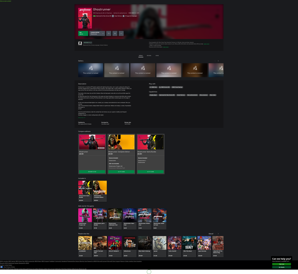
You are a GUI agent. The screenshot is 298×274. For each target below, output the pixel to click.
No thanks (281, 267)
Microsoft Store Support (113, 261)
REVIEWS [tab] (149, 55)
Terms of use (51, 268)
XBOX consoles (4, 261)
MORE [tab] (157, 55)
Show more (81, 117)
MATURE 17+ (87, 42)
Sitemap (16, 268)
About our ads (82, 268)
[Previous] (215, 61)
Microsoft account (102, 261)
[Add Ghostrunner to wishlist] (108, 33)
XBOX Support (45, 261)
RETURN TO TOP (92, 171)
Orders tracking (129, 261)
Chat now (281, 264)
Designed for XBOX (24, 263)
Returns (122, 261)
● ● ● (121, 33)
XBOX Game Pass (20, 261)
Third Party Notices (66, 268)
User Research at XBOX (91, 261)
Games (16, 263)
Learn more (206, 44)
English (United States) (6, 265)
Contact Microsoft (23, 268)
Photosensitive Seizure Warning (75, 261)
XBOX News (38, 261)
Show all (211, 233)
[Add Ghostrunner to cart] (114, 33)
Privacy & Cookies (33, 268)
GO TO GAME (121, 171)
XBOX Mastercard (9, 263)
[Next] (218, 61)
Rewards (2, 263)
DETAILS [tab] (141, 55)
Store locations (138, 261)
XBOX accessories (29, 261)
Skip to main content (5, 1)
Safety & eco (75, 268)
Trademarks (58, 268)
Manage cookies (43, 268)
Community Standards (61, 261)
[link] (85, 191)
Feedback (51, 261)
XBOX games (11, 261)
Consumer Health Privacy (7, 268)
